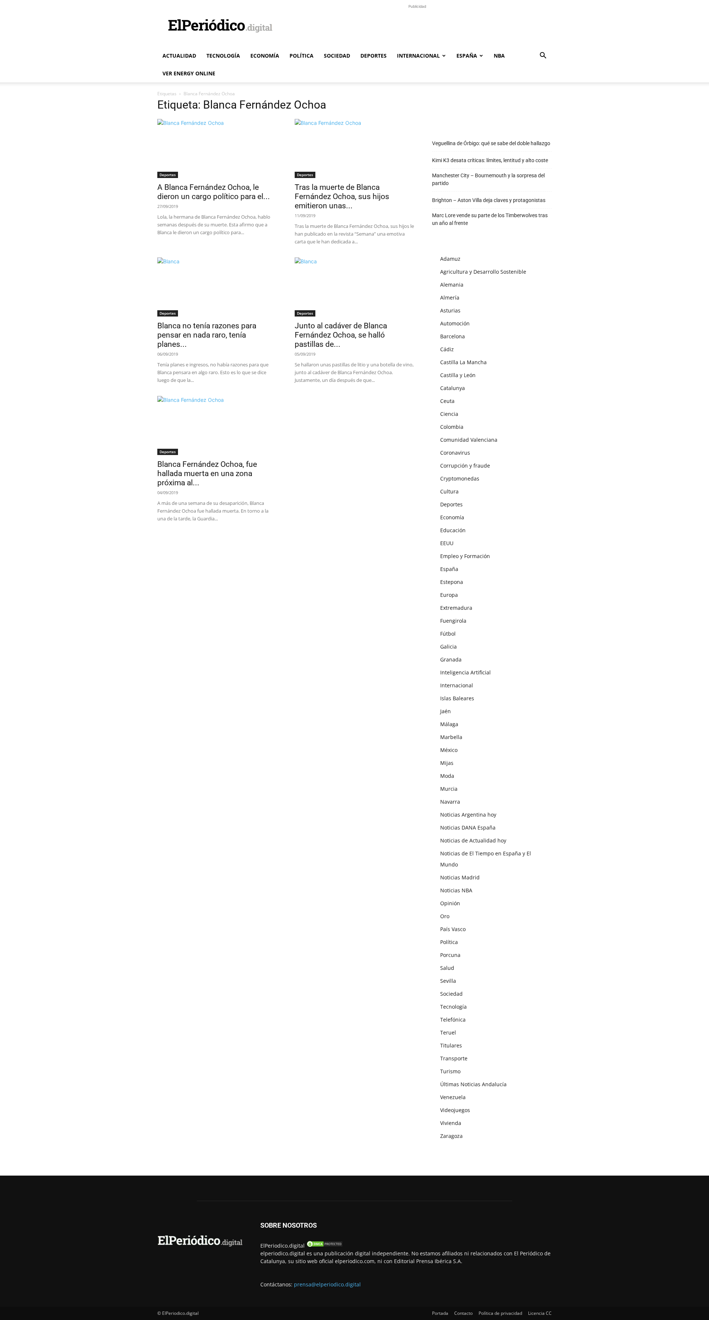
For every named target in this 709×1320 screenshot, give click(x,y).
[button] (543, 56)
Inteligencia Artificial (465, 672)
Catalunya (452, 387)
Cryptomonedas (459, 478)
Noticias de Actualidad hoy (473, 840)
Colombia (451, 426)
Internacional (418, 55)
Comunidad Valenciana (468, 439)
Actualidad (179, 55)
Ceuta (447, 400)
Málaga (449, 724)
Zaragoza (451, 1135)
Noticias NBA (456, 890)
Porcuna (450, 954)
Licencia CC (540, 1313)
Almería (449, 297)
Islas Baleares (457, 698)
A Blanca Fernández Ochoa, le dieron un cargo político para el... (213, 192)
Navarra (450, 801)
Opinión (450, 903)
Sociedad (337, 55)
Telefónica (453, 1019)
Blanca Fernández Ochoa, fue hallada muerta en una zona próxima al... (207, 473)
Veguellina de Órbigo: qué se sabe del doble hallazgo (491, 143)
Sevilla (448, 980)
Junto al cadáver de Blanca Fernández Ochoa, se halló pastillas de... (341, 335)
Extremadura (456, 607)
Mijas (446, 762)
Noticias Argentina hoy (468, 814)
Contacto (463, 1313)
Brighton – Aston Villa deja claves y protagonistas (488, 200)
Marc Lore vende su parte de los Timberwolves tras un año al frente (490, 219)
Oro (444, 916)
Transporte (453, 1058)
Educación (453, 530)
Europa (449, 594)
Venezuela (453, 1097)
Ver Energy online (188, 73)
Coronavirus (455, 452)
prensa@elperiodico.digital (327, 1284)
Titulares (451, 1045)
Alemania (451, 284)
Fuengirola (453, 620)
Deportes (373, 55)
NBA (499, 55)
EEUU (446, 543)
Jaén (445, 711)
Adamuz (450, 258)
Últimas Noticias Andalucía (473, 1084)
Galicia (448, 646)
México (449, 749)
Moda (447, 775)
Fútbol (448, 633)
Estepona (451, 581)
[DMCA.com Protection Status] (324, 1245)
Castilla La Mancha (463, 362)
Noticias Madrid (460, 877)
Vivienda (450, 1122)
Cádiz (447, 349)
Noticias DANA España (468, 827)
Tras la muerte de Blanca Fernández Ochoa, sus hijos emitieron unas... (342, 196)
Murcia (449, 788)
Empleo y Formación (465, 556)
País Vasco (453, 929)
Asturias (450, 310)
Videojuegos (455, 1110)
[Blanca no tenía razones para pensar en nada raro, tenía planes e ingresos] (217, 287)
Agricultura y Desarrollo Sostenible (483, 271)
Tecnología (223, 55)
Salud (447, 967)
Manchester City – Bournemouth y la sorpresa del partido (488, 179)
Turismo (450, 1071)
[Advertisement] (417, 27)
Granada (451, 659)
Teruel (448, 1032)
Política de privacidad (500, 1313)
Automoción (455, 323)
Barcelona (452, 336)
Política (302, 55)
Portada (440, 1313)
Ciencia (449, 413)
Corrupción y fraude (465, 465)
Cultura (449, 491)
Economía (264, 55)
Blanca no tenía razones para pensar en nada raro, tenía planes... (206, 335)
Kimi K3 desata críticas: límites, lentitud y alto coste (490, 160)
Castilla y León (458, 375)
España (466, 55)
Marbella (451, 737)
